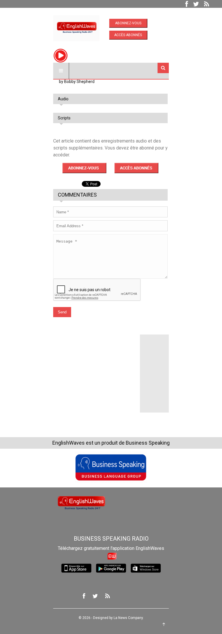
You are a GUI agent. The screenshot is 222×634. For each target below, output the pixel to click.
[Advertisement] (96, 370)
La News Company (128, 618)
